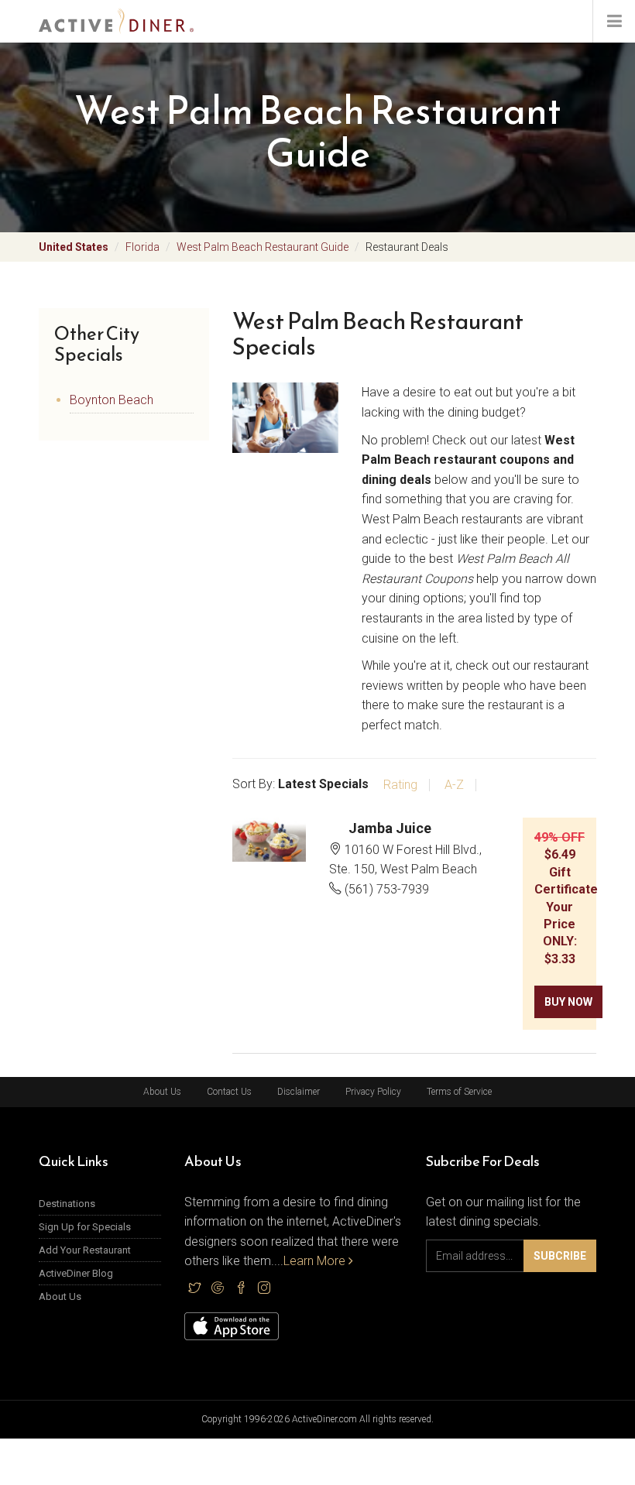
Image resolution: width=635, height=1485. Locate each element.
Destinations (67, 1203)
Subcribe (560, 1256)
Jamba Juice (389, 828)
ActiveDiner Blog (76, 1273)
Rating (400, 785)
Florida (142, 247)
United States (73, 247)
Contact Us (229, 1091)
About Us (162, 1091)
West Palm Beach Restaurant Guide (262, 247)
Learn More (315, 1261)
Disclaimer (298, 1091)
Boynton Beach (111, 400)
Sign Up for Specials (85, 1227)
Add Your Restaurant (85, 1250)
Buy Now (568, 1002)
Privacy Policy (373, 1091)
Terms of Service (459, 1091)
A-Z (454, 785)
